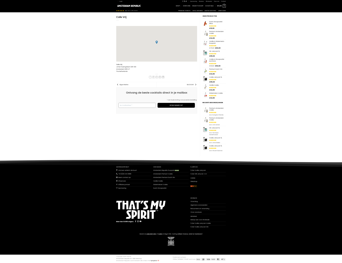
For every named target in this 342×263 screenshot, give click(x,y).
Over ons (216, 1)
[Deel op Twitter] (153, 77)
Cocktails (209, 6)
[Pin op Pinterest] (159, 77)
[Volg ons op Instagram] (184, 1)
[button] (120, 1)
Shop (178, 6)
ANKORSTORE (151, 234)
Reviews (201, 1)
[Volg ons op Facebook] (182, 1)
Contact (223, 1)
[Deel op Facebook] (150, 77)
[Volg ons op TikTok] (186, 1)
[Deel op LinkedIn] (163, 77)
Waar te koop (197, 6)
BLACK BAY (190, 85)
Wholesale (209, 1)
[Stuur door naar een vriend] (156, 77)
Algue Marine (123, 85)
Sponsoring (193, 1)
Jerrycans (222, 11)
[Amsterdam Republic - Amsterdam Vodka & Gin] (129, 6)
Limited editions (210, 11)
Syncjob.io (154, 260)
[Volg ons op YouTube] (140, 221)
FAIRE (160, 234)
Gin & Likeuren (197, 11)
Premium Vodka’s (184, 11)
